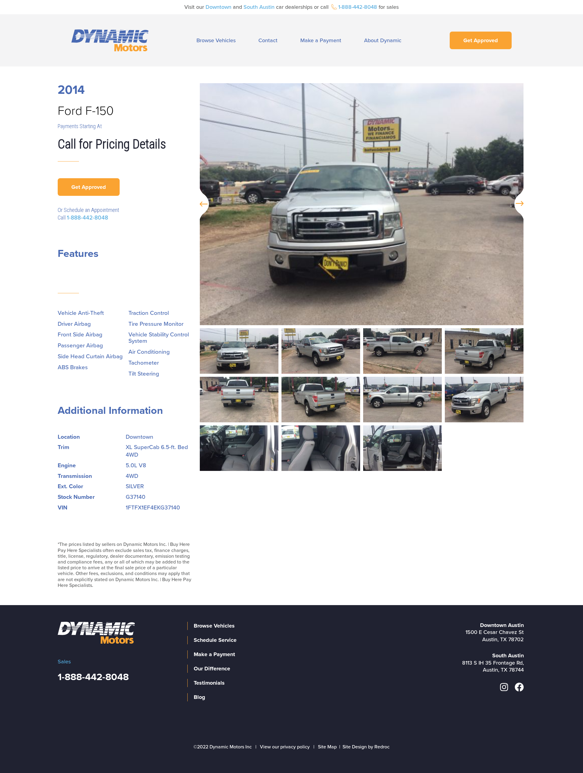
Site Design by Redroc (366, 747)
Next (522, 204)
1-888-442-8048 (357, 7)
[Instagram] (504, 687)
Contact (268, 40)
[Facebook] (519, 687)
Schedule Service (215, 640)
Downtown (218, 7)
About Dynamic (382, 40)
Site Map (327, 747)
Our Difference (212, 668)
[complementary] (565, 755)
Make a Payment (320, 40)
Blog (199, 697)
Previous (201, 204)
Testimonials (209, 682)
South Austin (259, 7)
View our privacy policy (285, 747)
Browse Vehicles (216, 40)
